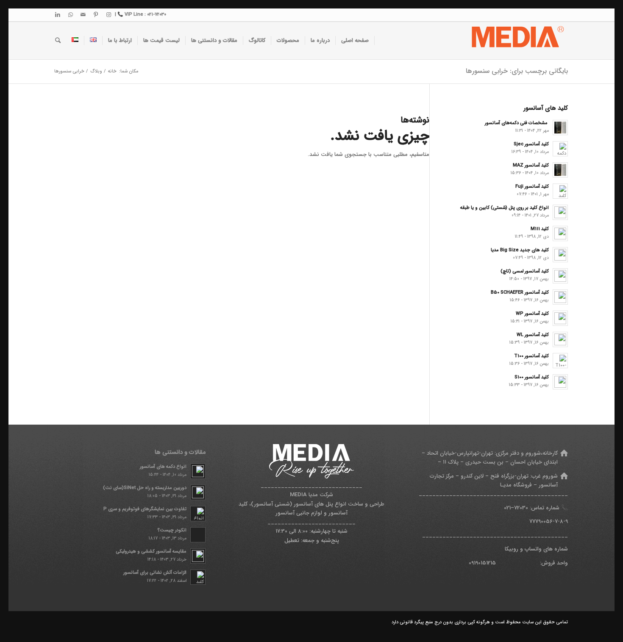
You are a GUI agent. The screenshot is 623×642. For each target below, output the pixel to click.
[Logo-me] (516, 40)
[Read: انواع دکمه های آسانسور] (198, 471)
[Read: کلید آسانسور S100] (560, 381)
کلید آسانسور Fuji (532, 186)
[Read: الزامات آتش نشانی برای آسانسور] (198, 577)
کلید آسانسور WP (532, 313)
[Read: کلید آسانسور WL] (560, 339)
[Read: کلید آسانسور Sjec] (560, 148)
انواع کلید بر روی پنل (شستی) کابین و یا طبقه (504, 207)
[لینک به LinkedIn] (57, 14)
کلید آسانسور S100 (532, 377)
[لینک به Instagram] (108, 14)
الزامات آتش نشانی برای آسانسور (154, 572)
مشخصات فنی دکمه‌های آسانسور (517, 123)
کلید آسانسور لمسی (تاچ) (525, 271)
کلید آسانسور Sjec (531, 144)
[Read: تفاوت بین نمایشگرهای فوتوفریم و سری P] (198, 513)
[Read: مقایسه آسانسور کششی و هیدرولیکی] (198, 556)
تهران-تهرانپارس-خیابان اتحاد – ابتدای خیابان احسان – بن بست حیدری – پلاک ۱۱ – (490, 458)
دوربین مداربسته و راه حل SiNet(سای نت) (144, 488)
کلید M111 (540, 229)
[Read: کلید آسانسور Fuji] (560, 191)
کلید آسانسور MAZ (531, 165)
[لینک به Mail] (83, 14)
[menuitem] (355, 40)
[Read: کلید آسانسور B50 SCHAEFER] (560, 297)
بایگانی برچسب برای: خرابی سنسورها (517, 71)
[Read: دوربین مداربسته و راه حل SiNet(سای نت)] (198, 492)
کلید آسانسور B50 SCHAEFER (520, 292)
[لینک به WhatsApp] (70, 14)
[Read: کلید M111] (560, 233)
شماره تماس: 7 (536, 507)
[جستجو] (58, 40)
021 (507, 507)
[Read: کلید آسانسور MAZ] (560, 170)
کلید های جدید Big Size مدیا (520, 250)
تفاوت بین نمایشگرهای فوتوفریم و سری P (144, 509)
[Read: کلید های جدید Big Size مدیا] (560, 254)
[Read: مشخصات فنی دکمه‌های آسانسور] (560, 127)
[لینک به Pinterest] (95, 14)
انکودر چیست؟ (171, 530)
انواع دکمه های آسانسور (163, 466)
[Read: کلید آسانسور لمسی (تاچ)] (560, 275)
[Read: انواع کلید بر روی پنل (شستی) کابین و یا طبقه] (560, 212)
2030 (522, 507)
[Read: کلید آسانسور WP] (560, 318)
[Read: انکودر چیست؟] (198, 534)
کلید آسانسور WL (533, 335)
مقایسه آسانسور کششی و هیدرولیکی (151, 551)
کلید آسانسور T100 (531, 356)
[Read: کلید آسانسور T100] (560, 360)
